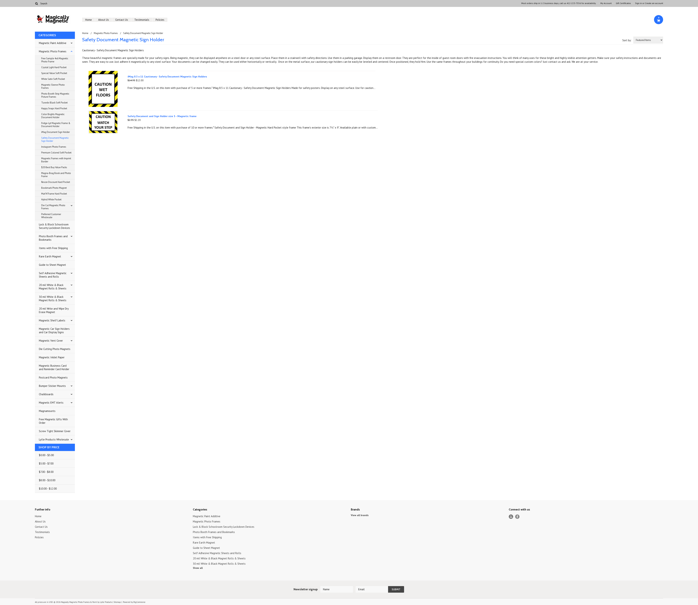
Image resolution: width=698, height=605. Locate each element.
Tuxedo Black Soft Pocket (54, 102)
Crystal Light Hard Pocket (54, 67)
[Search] (36, 3)
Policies (160, 19)
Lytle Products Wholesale (54, 439)
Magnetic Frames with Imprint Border (56, 160)
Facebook (517, 516)
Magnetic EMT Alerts (51, 402)
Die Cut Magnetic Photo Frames (53, 207)
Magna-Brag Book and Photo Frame (56, 175)
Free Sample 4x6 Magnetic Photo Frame (54, 60)
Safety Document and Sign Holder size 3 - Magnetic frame (162, 116)
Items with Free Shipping (53, 248)
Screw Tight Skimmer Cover (55, 431)
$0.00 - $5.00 (46, 455)
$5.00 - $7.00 (46, 463)
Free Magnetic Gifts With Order (53, 421)
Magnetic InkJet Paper (52, 357)
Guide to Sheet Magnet (52, 265)
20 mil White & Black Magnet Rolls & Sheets (52, 286)
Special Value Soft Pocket (54, 73)
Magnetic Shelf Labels (52, 320)
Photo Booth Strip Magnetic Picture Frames (55, 95)
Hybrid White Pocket (51, 199)
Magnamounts (47, 411)
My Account (606, 3)
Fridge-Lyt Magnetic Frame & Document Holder (55, 125)
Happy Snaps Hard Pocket (54, 108)
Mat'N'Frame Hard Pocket (54, 193)
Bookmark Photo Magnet (54, 187)
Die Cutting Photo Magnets (54, 349)
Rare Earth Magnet (50, 256)
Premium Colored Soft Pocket (56, 152)
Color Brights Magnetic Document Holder (53, 116)
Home (88, 19)
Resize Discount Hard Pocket (55, 182)
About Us (103, 19)
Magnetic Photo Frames (52, 51)
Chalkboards (46, 394)
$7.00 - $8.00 (46, 472)
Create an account (654, 3)
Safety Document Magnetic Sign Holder (55, 139)
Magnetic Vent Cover (51, 340)
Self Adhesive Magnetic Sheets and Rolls (53, 274)
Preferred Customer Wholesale (51, 216)
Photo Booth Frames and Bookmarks (53, 238)
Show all (198, 568)
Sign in (638, 3)
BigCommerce (139, 602)
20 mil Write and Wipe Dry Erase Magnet (54, 310)
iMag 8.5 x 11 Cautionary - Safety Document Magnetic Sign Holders (167, 76)
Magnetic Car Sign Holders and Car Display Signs (54, 330)
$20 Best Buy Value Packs (54, 167)
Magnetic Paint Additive (52, 43)
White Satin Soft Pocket (53, 79)
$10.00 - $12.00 (48, 488)
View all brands (360, 515)
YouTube (511, 516)
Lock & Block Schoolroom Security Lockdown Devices (54, 226)
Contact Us (121, 19)
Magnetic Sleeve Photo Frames (53, 86)
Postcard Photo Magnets (53, 377)
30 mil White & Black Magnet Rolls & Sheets (52, 298)
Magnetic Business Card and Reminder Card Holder (54, 367)
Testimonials (141, 19)
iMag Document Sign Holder (55, 132)
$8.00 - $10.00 (47, 480)
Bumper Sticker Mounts (52, 386)
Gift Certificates (623, 3)
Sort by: (626, 40)
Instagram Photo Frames (53, 146)
